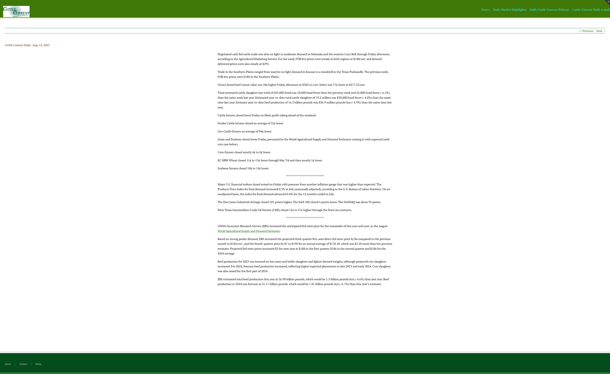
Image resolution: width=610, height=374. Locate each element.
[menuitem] (487, 9)
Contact (23, 363)
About (8, 363)
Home (38, 363)
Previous (587, 31)
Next (599, 31)
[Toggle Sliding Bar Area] (607, 3)
